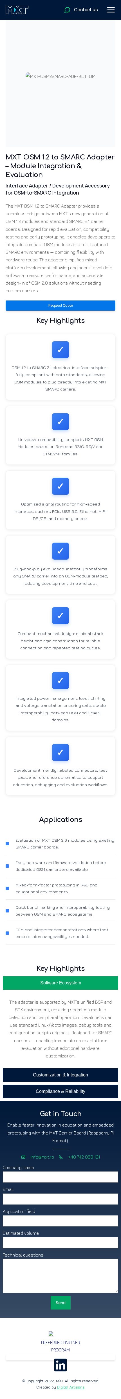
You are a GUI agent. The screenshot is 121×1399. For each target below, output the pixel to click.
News (61, 1356)
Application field (19, 1211)
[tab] (60, 983)
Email (8, 1189)
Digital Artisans (71, 1387)
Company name (18, 1167)
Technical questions (23, 1254)
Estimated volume (21, 1233)
